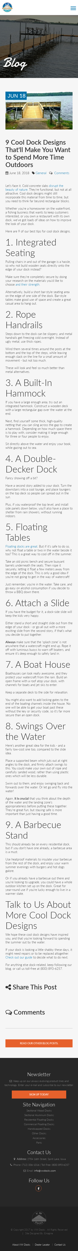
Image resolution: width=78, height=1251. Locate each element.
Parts (39, 1142)
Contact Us (60, 1244)
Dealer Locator (42, 1244)
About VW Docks (21, 1244)
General (41, 173)
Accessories (39, 1138)
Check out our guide (18, 957)
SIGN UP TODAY (39, 1094)
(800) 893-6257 (60, 1164)
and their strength (27, 284)
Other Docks (39, 1133)
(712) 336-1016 (30, 1164)
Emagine (48, 1233)
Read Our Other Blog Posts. (39, 1043)
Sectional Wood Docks (39, 1110)
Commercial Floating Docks (39, 1124)
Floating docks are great (21, 546)
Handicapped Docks (39, 1128)
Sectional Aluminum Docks (39, 1115)
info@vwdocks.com (45, 1170)
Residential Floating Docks (39, 1119)
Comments (61, 173)
